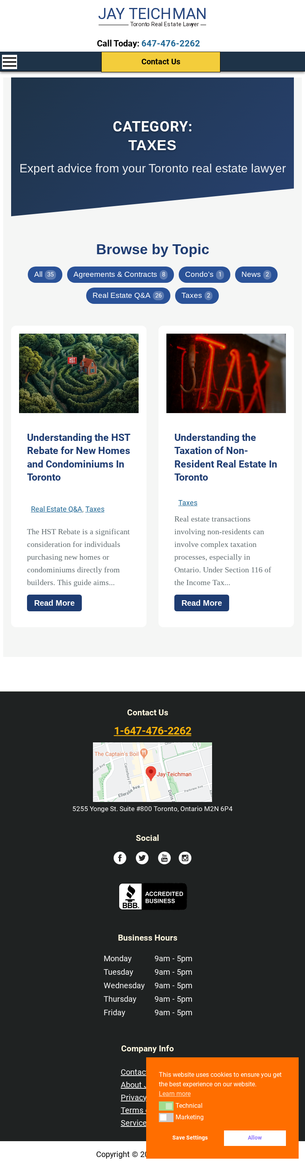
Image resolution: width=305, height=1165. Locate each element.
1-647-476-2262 (152, 731)
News (255, 274)
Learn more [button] (175, 1093)
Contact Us (160, 61)
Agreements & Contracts (119, 274)
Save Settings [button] (190, 1137)
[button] (166, 1105)
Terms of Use (144, 1110)
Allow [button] (255, 1137)
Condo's (203, 274)
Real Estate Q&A (127, 295)
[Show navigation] (9, 62)
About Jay (138, 1085)
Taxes (195, 295)
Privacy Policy (145, 1097)
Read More (54, 603)
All (44, 274)
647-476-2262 (170, 43)
